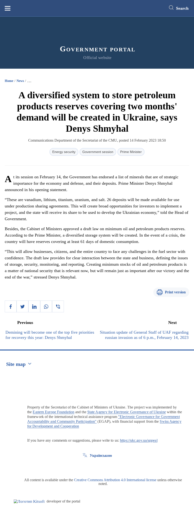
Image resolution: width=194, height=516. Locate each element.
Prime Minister (131, 152)
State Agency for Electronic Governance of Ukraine (126, 412)
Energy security (63, 152)
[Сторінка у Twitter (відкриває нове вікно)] (85, 466)
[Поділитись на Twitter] (22, 306)
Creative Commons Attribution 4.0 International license (115, 480)
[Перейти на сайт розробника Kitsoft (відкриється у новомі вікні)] (29, 501)
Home (9, 81)
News (20, 81)
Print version (175, 292)
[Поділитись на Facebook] (10, 306)
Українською (101, 455)
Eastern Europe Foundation (53, 412)
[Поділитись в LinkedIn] (34, 306)
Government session (97, 152)
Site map (16, 364)
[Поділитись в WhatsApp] (46, 306)
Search (182, 8)
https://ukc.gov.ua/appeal (139, 440)
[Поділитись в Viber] (58, 306)
